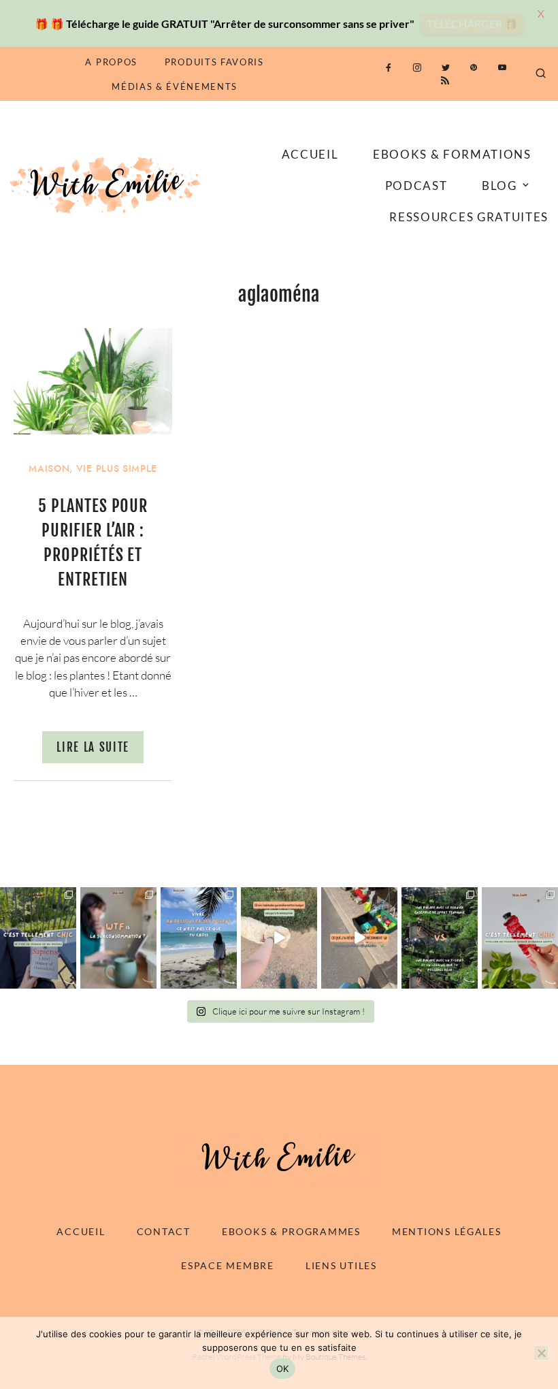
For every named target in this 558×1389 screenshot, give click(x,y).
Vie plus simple (116, 468)
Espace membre (227, 1265)
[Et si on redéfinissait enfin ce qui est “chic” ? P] (38, 938)
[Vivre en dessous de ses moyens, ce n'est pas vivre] (199, 938)
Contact (164, 1231)
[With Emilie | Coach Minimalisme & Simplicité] (107, 184)
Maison (49, 468)
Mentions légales (447, 1231)
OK (282, 1368)
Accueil (310, 154)
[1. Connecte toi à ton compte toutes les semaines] (279, 938)
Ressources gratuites (468, 217)
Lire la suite (92, 747)
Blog (499, 185)
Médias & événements (174, 86)
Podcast (416, 185)
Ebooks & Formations (452, 154)
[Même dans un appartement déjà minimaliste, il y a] (359, 938)
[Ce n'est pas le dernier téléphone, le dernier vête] (439, 938)
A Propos (111, 62)
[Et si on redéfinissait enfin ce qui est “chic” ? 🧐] (520, 938)
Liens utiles (341, 1265)
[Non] (541, 1353)
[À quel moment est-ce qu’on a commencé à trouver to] (118, 938)
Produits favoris (214, 62)
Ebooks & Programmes (291, 1231)
